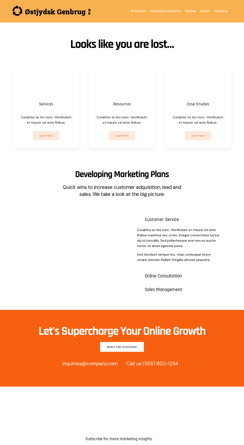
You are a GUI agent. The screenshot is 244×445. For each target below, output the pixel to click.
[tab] (179, 219)
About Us (18, 409)
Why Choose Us (95, 426)
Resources (18, 420)
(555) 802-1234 (160, 363)
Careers (17, 426)
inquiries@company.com (90, 363)
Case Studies (93, 431)
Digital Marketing (95, 420)
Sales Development (97, 414)
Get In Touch (20, 414)
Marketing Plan (94, 409)
